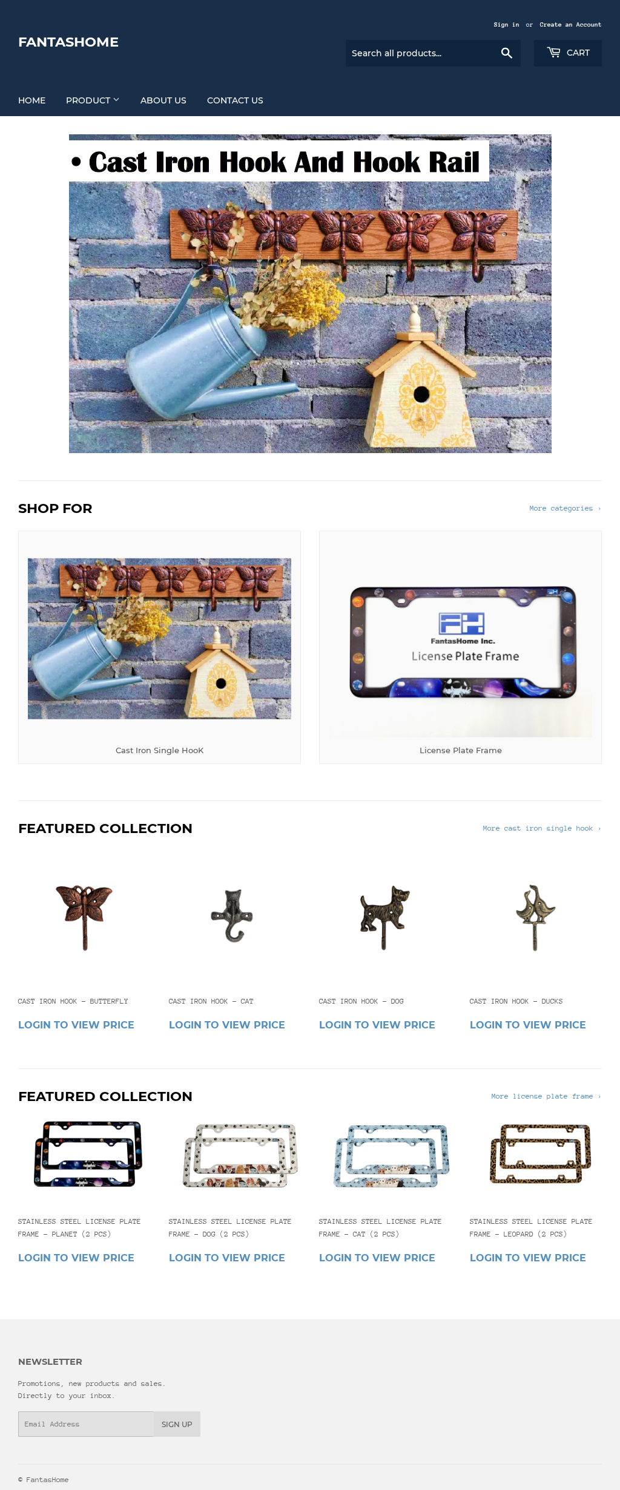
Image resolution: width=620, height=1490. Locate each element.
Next (582, 293)
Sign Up (177, 1424)
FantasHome (68, 41)
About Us (163, 100)
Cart (577, 52)
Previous (37, 293)
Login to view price (76, 1025)
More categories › (566, 508)
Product (89, 100)
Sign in (506, 24)
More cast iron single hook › (542, 828)
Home (31, 100)
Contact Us (235, 100)
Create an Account (571, 24)
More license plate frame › (547, 1096)
